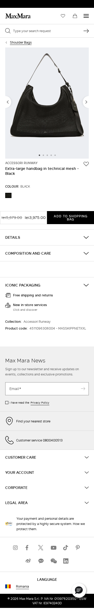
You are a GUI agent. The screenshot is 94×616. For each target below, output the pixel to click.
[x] (41, 547)
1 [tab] (39, 155)
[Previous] (8, 102)
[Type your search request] (86, 30)
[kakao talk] (41, 561)
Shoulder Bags (21, 42)
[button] (79, 590)
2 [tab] (43, 155)
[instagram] (16, 547)
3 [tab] (47, 155)
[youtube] (53, 547)
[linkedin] (66, 561)
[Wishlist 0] (63, 16)
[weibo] (28, 561)
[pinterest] (78, 547)
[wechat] (53, 561)
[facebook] (28, 547)
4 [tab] (51, 155)
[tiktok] (66, 547)
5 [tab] (55, 155)
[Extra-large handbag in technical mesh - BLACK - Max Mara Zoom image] (47, 103)
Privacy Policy (40, 402)
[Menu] (86, 16)
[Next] (86, 102)
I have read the (29, 402)
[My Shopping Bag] (75, 16)
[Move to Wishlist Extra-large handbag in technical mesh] (86, 163)
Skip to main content (19, 3)
